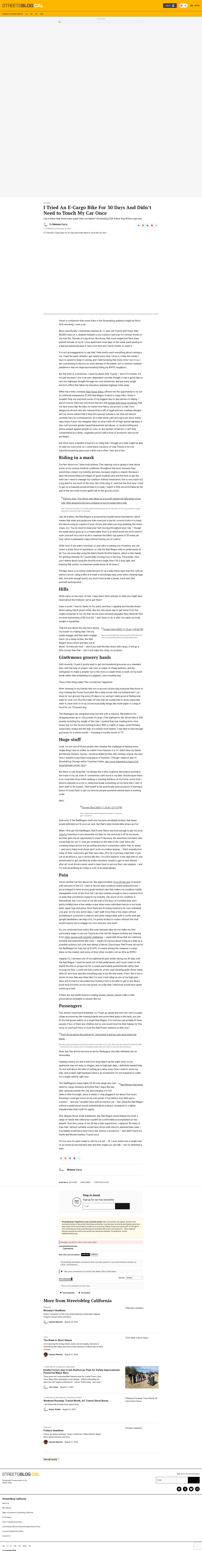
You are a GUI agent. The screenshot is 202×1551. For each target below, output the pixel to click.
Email (87, 1206)
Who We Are (6, 1508)
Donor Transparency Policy (12, 1522)
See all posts (50, 1459)
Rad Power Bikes (95, 391)
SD (31, 14)
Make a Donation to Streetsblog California (17, 1513)
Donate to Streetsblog (12, 14)
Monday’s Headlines (54, 1310)
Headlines (47, 1307)
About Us (5, 1503)
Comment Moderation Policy (12, 1531)
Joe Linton (53, 1387)
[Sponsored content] (101, 108)
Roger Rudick (55, 1409)
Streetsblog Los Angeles (55, 1367)
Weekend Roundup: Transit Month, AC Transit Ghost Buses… (76, 1400)
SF (36, 14)
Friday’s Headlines (53, 1430)
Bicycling (47, 203)
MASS (25, 1546)
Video (45, 1337)
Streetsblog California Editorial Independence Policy (21, 1527)
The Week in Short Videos (57, 1340)
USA (41, 14)
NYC (19, 1546)
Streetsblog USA (101, 1182)
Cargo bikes (85, 1182)
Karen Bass (70, 1367)
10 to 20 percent (121, 882)
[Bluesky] (191, 1489)
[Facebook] (179, 1489)
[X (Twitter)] (185, 1489)
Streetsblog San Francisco (56, 1397)
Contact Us (6, 1536)
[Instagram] (197, 1489)
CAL (3, 1546)
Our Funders (6, 1517)
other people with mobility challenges (84, 937)
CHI (29, 1546)
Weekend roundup (75, 1397)
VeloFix (63, 834)
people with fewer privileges (122, 402)
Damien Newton (56, 1322)
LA (27, 14)
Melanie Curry (59, 224)
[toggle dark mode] (184, 6)
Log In (168, 5)
